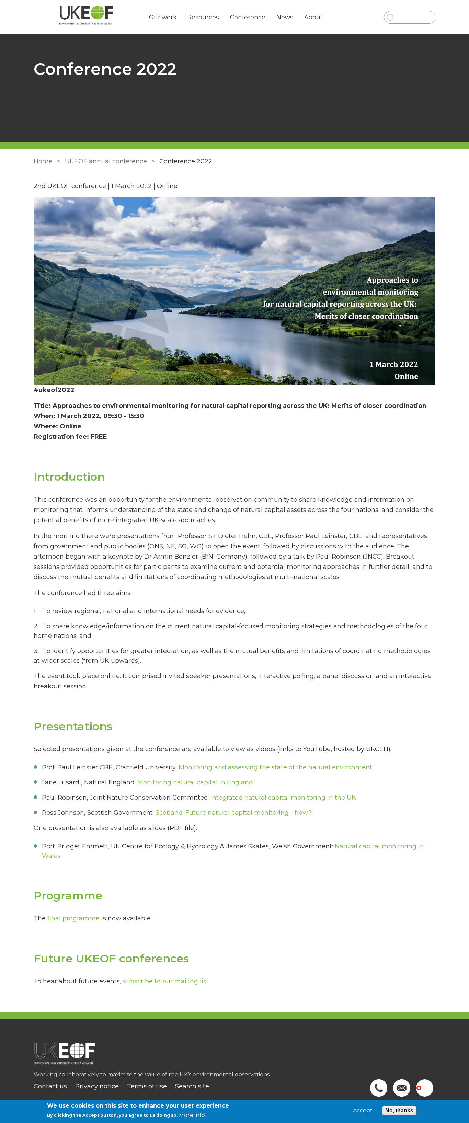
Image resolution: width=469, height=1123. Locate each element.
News (284, 17)
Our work (162, 17)
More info (192, 1115)
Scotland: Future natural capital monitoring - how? (234, 812)
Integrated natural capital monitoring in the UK (283, 797)
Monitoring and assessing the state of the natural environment (275, 767)
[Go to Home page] (86, 17)
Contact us (50, 1086)
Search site (192, 1086)
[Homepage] (234, 1057)
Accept (363, 1111)
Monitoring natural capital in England (195, 782)
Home (43, 161)
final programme (73, 918)
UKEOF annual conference (106, 161)
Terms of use (147, 1086)
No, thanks (399, 1110)
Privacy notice (97, 1086)
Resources (203, 17)
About (313, 17)
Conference (247, 17)
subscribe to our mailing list (166, 981)
